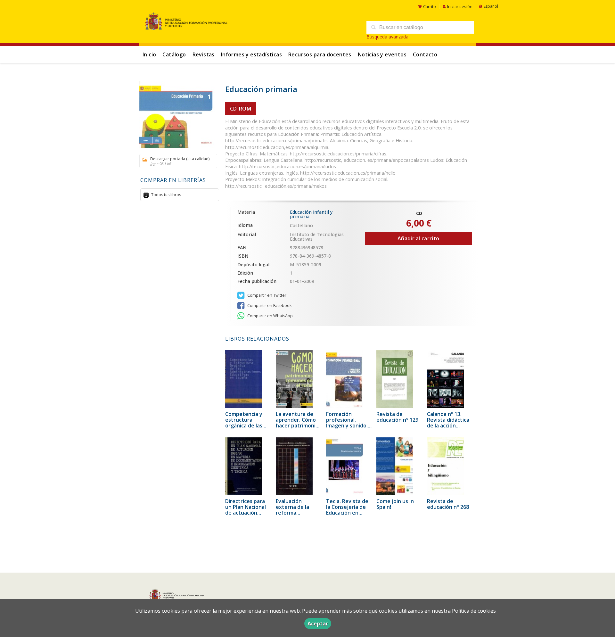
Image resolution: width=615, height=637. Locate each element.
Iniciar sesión (459, 6)
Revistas (204, 54)
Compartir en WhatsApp (269, 315)
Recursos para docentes (319, 54)
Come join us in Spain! (395, 504)
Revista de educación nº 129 (397, 416)
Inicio (149, 54)
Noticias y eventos (382, 54)
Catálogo (174, 54)
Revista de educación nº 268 (448, 504)
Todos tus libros (165, 194)
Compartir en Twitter (266, 295)
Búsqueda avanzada (387, 37)
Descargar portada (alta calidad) (179, 161)
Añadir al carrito (418, 238)
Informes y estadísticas (251, 54)
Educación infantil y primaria (311, 214)
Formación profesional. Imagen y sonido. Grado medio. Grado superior (347, 425)
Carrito (429, 6)
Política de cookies (474, 610)
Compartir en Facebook (268, 305)
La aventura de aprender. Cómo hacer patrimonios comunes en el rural (298, 425)
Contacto (425, 54)
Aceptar (318, 623)
